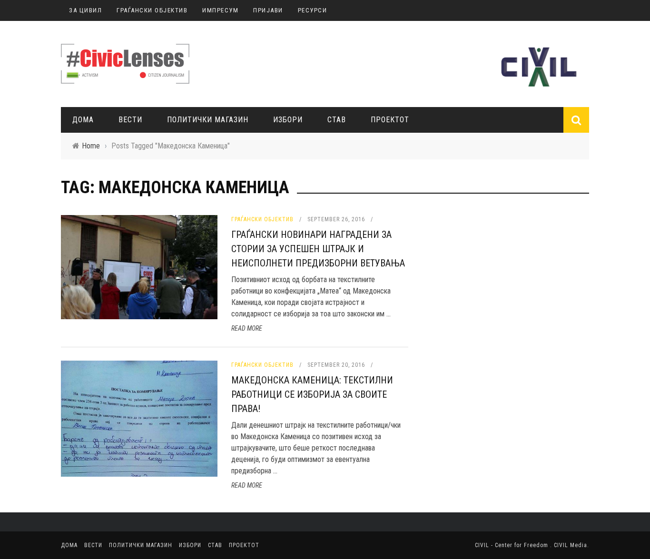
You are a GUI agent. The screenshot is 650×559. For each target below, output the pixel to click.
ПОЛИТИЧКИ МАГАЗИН (207, 119)
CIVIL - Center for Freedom (512, 545)
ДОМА (83, 119)
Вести (130, 119)
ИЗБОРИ (288, 119)
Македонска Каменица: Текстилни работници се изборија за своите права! (312, 394)
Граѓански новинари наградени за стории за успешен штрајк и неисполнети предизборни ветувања (318, 249)
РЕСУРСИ (312, 10)
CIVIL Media (570, 545)
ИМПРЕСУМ (220, 10)
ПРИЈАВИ (268, 10)
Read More (246, 328)
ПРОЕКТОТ (390, 119)
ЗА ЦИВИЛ (85, 10)
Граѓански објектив (262, 219)
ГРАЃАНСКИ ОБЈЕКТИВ (152, 10)
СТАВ (336, 119)
